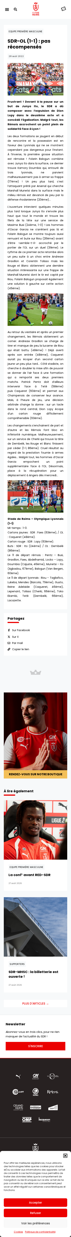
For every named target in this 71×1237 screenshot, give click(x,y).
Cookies (18, 1231)
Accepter (35, 1203)
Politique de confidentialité (40, 1231)
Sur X (15, 637)
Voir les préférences (35, 1223)
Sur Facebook (21, 630)
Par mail (17, 643)
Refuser (35, 1213)
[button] (65, 1156)
